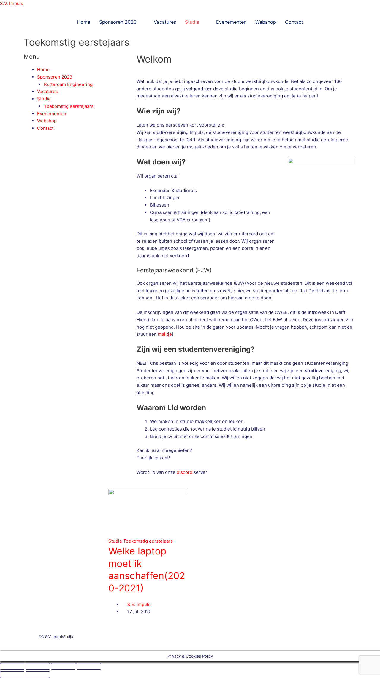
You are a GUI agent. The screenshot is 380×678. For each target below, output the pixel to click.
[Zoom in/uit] (12, 666)
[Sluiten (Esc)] (89, 666)
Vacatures (165, 22)
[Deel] (63, 666)
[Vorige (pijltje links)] (12, 674)
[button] (122, 22)
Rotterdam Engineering (68, 84)
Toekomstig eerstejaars (69, 106)
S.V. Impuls (11, 3)
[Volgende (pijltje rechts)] (38, 674)
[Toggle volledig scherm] (38, 666)
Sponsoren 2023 (118, 22)
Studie (192, 22)
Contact (294, 22)
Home (83, 22)
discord (184, 472)
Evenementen (231, 22)
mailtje (165, 334)
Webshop (265, 22)
